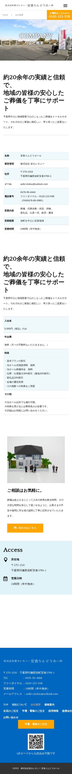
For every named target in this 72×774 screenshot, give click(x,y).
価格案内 (49, 704)
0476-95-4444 (33, 678)
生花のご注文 (10, 711)
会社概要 (36, 704)
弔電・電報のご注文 (33, 711)
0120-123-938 (34, 683)
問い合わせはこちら (25, 528)
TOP (5, 704)
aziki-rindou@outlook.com (42, 693)
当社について (19, 704)
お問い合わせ (10, 717)
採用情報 (53, 711)
